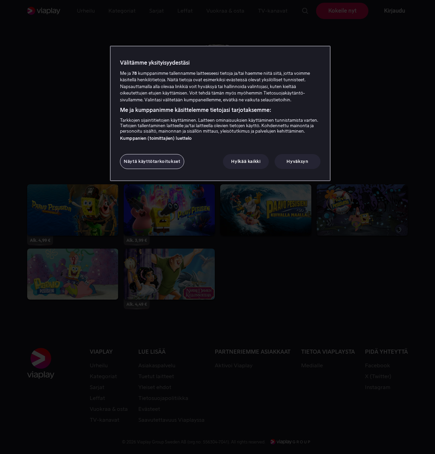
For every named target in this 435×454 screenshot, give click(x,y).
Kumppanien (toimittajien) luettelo (156, 138)
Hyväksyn (297, 161)
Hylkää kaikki (245, 161)
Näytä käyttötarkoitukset (152, 161)
